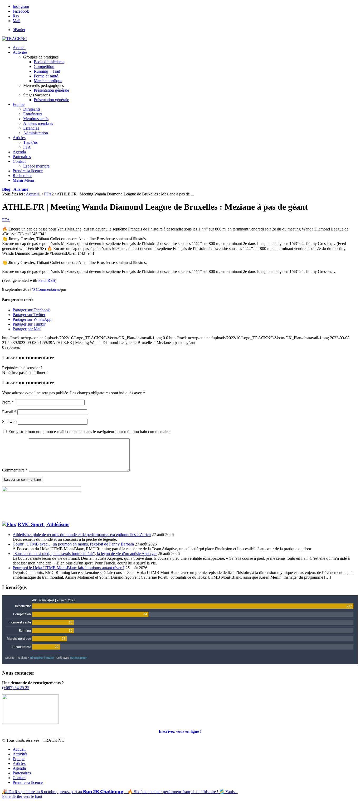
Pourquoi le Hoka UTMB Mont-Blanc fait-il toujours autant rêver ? (68, 568)
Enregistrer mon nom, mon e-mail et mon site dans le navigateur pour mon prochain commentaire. (89, 431)
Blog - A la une (15, 189)
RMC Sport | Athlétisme (43, 524)
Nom (8, 402)
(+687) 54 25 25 (15, 687)
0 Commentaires (46, 289)
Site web (9, 421)
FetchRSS (46, 280)
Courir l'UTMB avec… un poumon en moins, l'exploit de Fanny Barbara (73, 544)
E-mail (9, 412)
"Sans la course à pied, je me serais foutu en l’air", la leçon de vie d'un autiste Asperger (85, 553)
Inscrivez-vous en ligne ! (180, 731)
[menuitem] (185, 47)
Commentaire (15, 470)
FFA (6, 220)
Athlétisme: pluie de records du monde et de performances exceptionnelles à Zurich (82, 534)
